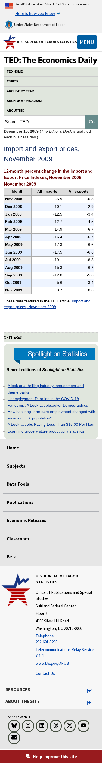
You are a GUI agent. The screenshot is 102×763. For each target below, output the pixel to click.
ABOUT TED (15, 110)
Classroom (18, 539)
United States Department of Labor (39, 24)
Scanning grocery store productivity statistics (46, 431)
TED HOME (15, 71)
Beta (12, 557)
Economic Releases (26, 520)
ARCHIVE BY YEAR (20, 91)
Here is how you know (35, 13)
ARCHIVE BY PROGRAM (24, 100)
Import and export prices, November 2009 (47, 304)
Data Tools (18, 484)
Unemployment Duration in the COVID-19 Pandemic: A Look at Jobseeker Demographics (48, 402)
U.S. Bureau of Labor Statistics (47, 41)
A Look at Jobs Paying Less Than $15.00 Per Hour (51, 424)
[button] (89, 691)
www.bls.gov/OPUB (52, 663)
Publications (20, 502)
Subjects (16, 466)
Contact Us (45, 673)
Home (13, 448)
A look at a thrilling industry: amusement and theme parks (46, 388)
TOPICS (12, 81)
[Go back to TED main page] (51, 60)
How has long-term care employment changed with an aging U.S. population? (51, 414)
